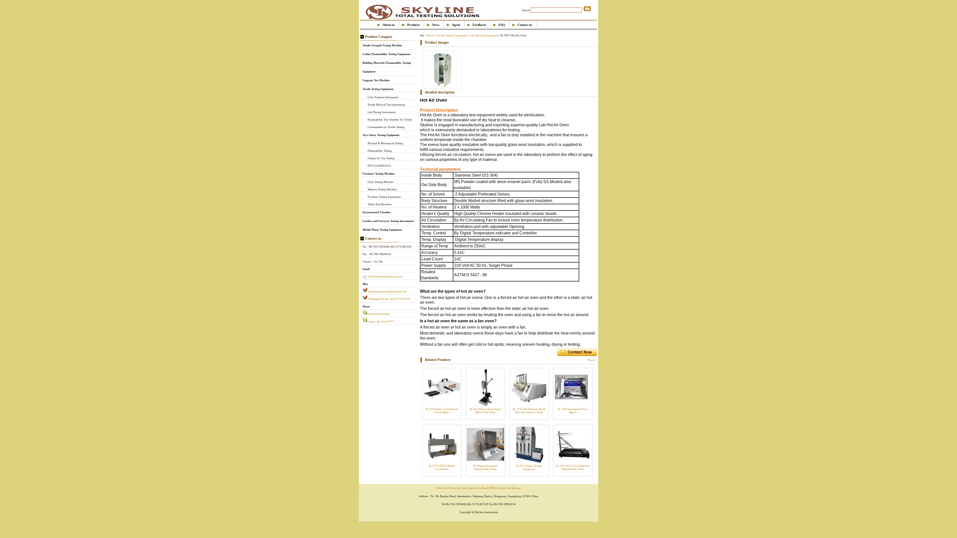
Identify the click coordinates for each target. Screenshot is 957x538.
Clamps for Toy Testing (381, 158)
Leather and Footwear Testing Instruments (388, 220)
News (435, 25)
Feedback (479, 25)
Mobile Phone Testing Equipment (382, 229)
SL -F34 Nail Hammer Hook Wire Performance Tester (529, 410)
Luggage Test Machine (376, 80)
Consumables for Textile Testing (386, 127)
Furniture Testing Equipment (384, 196)
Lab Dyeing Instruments (382, 112)
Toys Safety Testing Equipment (381, 135)
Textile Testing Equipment (378, 88)
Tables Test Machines (380, 204)
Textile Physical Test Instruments (386, 104)
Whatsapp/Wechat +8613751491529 (389, 298)
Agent (456, 25)
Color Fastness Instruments (383, 97)
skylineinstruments (379, 313)
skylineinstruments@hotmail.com (387, 291)
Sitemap (516, 487)
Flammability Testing (380, 150)
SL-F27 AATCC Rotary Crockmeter (441, 467)
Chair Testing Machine (381, 181)
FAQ (501, 25)
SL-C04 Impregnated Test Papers (572, 410)
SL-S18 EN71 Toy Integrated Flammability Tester (573, 467)
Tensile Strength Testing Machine (382, 45)
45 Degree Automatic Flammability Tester (485, 467)
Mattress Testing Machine (382, 189)
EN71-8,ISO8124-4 (379, 165)
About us (389, 25)
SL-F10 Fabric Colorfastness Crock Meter (441, 410)
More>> (592, 359)
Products (413, 25)
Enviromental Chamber (377, 212)
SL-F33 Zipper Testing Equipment (529, 467)
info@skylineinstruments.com (385, 276)
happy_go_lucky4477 (381, 321)
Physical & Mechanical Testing (385, 143)
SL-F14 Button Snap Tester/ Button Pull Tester (485, 410)
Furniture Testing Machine (379, 173)
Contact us (524, 25)
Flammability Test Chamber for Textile (390, 119)
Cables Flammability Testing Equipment (386, 54)
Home (430, 35)
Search (526, 10)
